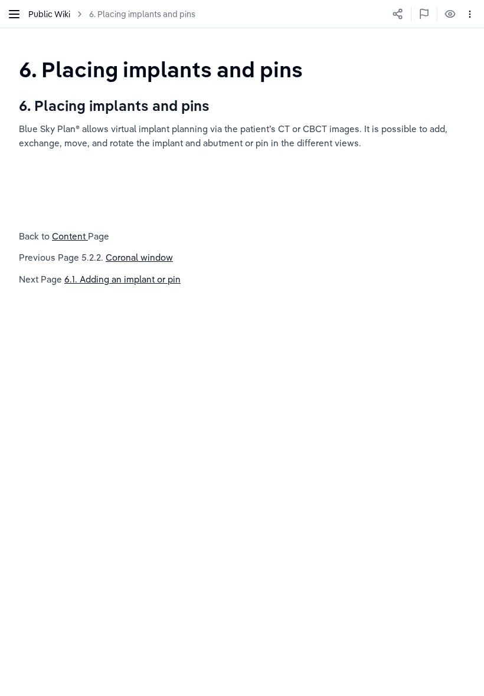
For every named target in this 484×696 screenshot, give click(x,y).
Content (70, 236)
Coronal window (139, 257)
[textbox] (161, 69)
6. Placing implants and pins (142, 14)
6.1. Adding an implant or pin (122, 279)
